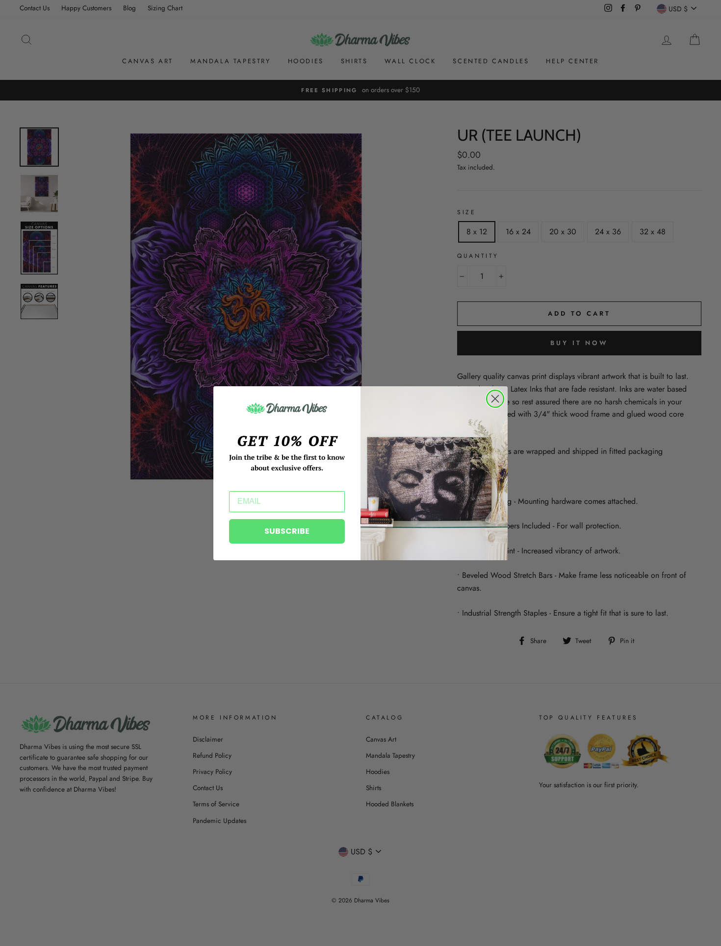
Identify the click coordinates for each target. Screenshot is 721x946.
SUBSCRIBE (286, 531)
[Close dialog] (495, 398)
